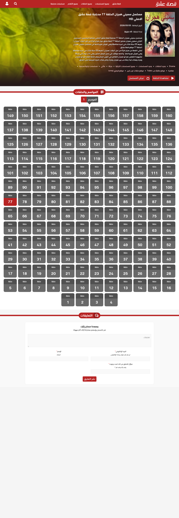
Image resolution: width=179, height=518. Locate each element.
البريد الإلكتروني (120, 351)
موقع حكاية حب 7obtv (156, 70)
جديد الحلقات (160, 66)
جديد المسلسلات (145, 66)
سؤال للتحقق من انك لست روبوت (120, 364)
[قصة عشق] (166, 4)
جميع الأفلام (73, 4)
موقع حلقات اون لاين (135, 70)
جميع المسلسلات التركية (125, 66)
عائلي (103, 66)
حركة (110, 66)
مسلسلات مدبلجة (58, 4)
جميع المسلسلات (102, 4)
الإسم (58, 351)
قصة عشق (116, 4)
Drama (172, 66)
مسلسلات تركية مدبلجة (88, 66)
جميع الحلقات (86, 4)
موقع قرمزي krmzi (116, 70)
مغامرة (171, 70)
